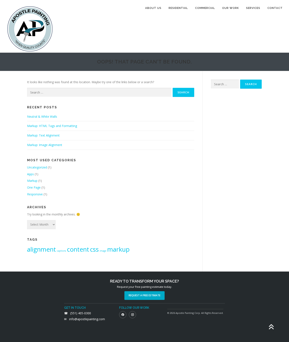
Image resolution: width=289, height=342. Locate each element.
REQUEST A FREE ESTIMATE (144, 295)
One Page (34, 187)
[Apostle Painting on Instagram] (132, 314)
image (103, 250)
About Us (153, 8)
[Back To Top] (271, 327)
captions (61, 250)
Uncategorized (37, 167)
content (78, 249)
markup (118, 249)
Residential (178, 8)
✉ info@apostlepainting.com (84, 319)
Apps (30, 174)
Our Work (230, 8)
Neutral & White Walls (42, 116)
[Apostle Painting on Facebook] (122, 314)
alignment (41, 249)
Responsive (35, 194)
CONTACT (275, 8)
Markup (32, 181)
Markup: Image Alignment (44, 145)
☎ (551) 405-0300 (77, 313)
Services (253, 8)
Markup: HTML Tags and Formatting (52, 126)
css (94, 249)
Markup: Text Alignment (43, 135)
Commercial (205, 8)
